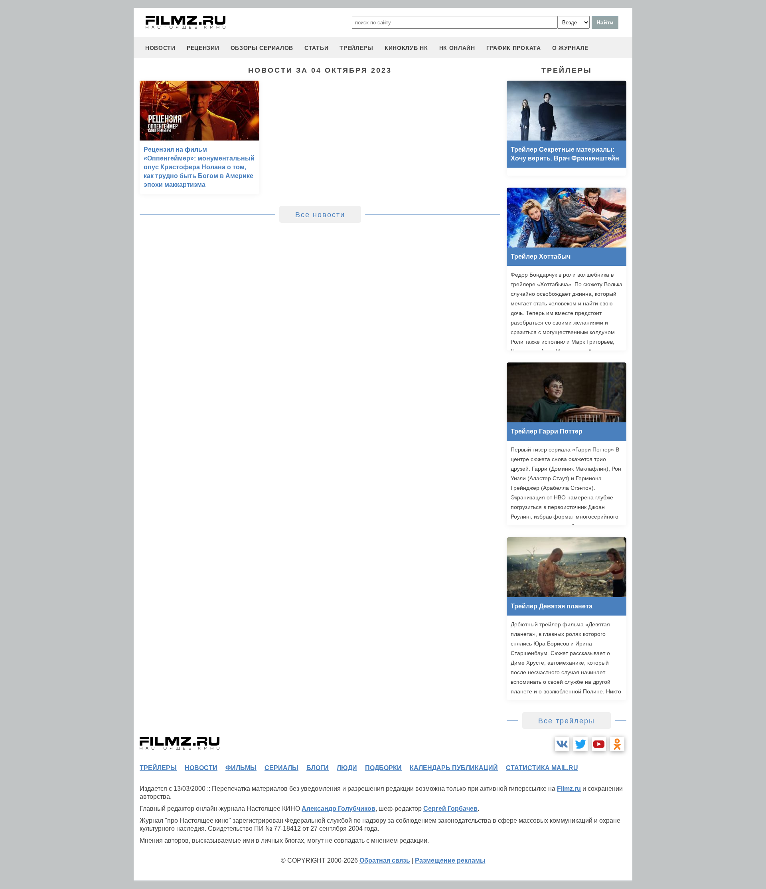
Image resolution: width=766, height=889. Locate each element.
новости (160, 48)
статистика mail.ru (542, 767)
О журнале (570, 48)
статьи (316, 48)
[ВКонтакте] (562, 744)
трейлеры (356, 48)
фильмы (241, 767)
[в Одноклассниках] (617, 744)
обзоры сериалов (262, 48)
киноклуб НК (406, 48)
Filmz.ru (569, 788)
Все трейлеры (566, 721)
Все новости (320, 215)
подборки (383, 767)
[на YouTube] (599, 744)
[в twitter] (580, 744)
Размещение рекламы (450, 860)
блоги (317, 767)
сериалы (281, 767)
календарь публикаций (454, 767)
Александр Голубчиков (338, 808)
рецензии (203, 48)
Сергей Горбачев (450, 808)
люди (347, 767)
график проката (513, 48)
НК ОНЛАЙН (457, 48)
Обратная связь (384, 860)
